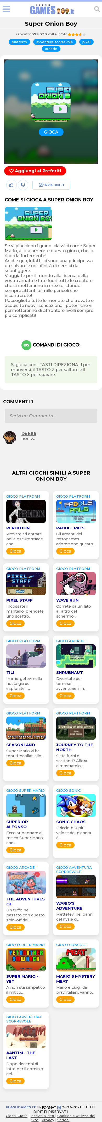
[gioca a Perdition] (26, 522)
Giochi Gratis (16, 1116)
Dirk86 (28, 433)
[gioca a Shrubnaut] (76, 667)
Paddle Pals (70, 527)
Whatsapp (41, 207)
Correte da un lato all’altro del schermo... (73, 611)
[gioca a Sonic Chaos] (76, 816)
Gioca (15, 551)
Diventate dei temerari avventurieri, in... (71, 683)
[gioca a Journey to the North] (76, 739)
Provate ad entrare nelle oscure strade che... (24, 539)
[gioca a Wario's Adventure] (76, 898)
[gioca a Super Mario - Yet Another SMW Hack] (26, 971)
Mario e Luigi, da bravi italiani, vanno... (75, 990)
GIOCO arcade (70, 641)
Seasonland (20, 744)
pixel (86, 42)
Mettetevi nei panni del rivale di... (74, 917)
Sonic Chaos (71, 821)
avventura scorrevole (54, 42)
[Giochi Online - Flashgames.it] (52, 14)
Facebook (41, 185)
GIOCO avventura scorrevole (74, 869)
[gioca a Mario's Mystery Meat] (76, 971)
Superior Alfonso (17, 824)
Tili (10, 672)
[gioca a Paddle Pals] (76, 522)
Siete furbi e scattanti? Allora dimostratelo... (71, 761)
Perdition (18, 527)
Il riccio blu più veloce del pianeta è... (73, 833)
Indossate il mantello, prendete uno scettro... (25, 611)
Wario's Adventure (69, 906)
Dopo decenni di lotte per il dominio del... (24, 1069)
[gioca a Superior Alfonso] (26, 816)
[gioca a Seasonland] (26, 739)
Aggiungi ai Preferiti (37, 170)
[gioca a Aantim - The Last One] (26, 1047)
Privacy (48, 1120)
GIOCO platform (23, 496)
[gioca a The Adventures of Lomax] (26, 894)
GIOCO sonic (68, 790)
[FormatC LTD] (51, 1107)
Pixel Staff (19, 600)
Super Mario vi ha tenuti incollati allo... (25, 753)
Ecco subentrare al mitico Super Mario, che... (25, 837)
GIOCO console (71, 945)
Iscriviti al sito (43, 1116)
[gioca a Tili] (26, 667)
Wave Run (67, 600)
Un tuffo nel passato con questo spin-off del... (25, 915)
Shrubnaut (69, 672)
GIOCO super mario (25, 790)
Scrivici (63, 1120)
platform (19, 42)
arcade (51, 49)
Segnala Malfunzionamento (46, 222)
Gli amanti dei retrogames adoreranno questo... (75, 539)
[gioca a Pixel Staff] (26, 595)
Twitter (38, 196)
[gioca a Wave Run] (76, 595)
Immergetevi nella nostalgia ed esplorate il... (24, 683)
